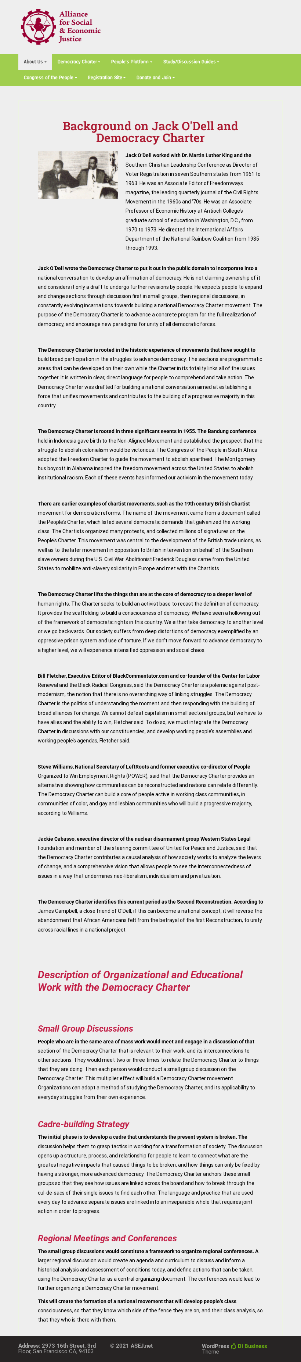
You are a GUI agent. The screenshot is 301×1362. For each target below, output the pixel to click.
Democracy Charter (77, 61)
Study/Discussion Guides (189, 61)
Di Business (251, 1346)
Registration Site (105, 77)
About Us (33, 61)
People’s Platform (130, 61)
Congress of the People (48, 77)
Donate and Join (154, 77)
